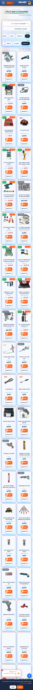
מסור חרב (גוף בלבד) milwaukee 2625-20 (24, 615)
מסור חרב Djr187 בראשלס (24, 66)
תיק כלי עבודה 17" (24, 130)
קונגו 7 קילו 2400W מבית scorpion (9, 292)
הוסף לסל (24, 75)
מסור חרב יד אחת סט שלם (24, 357)
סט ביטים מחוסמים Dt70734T (24, 647)
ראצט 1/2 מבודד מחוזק (24, 389)
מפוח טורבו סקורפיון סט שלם (8, 228)
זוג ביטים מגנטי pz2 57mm (9, 550)
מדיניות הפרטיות (24, 683)
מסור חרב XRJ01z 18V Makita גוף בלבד (24, 583)
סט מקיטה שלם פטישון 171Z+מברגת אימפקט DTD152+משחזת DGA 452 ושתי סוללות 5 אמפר (9, 325)
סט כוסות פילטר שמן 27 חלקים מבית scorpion (8, 260)
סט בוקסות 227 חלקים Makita (8, 647)
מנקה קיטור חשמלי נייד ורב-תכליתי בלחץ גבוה (24, 228)
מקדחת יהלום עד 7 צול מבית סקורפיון (24, 325)
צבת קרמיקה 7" (9, 389)
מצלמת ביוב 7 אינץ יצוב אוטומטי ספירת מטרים (24, 195)
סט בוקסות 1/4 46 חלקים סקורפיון (8, 130)
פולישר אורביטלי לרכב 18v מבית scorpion (9, 195)
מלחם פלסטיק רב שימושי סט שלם (24, 422)
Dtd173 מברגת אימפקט (8, 614)
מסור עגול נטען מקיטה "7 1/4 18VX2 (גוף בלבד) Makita (9, 66)
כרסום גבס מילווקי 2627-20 (9, 583)
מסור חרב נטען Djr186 (24, 485)
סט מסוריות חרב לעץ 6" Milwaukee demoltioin (24, 518)
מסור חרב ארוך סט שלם (8, 421)
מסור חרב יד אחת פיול (9, 453)
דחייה (13, 687)
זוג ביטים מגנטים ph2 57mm (24, 550)
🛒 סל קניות (10, 3)
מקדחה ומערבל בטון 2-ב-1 (8, 357)
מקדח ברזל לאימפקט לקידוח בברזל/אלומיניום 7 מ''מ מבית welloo (24, 454)
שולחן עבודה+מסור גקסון (8, 98)
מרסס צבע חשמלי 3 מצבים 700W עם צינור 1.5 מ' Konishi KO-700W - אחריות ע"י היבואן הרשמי (24, 98)
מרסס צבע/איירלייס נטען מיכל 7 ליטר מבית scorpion (24, 260)
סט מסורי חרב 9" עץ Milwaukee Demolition (9, 486)
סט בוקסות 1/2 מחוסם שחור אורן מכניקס (24, 292)
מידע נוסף (24, 79)
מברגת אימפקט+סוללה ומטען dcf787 (8, 518)
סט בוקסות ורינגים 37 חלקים (9, 163)
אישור (20, 687)
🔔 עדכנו (8, 75)
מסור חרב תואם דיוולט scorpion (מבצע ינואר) (24, 163)
